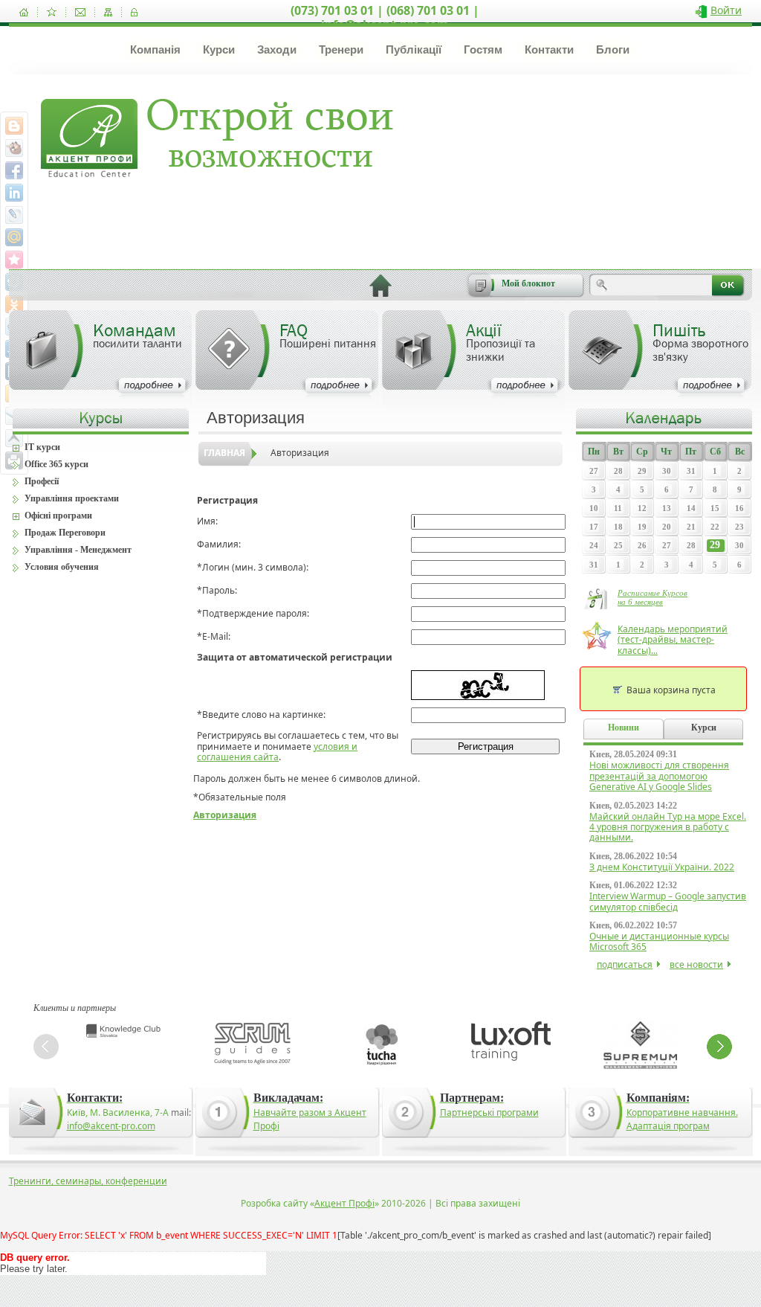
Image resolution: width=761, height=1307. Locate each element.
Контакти (549, 49)
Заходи (277, 49)
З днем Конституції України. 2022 (661, 867)
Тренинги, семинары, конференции (88, 1181)
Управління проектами (72, 498)
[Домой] (23, 12)
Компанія (155, 49)
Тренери (341, 49)
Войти (726, 10)
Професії (42, 481)
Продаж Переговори (65, 532)
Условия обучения (62, 567)
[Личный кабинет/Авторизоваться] (134, 12)
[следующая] (719, 1046)
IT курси (42, 447)
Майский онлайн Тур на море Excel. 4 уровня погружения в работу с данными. (667, 827)
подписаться (624, 964)
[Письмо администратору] (80, 12)
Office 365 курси (56, 464)
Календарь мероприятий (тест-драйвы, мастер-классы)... (673, 640)
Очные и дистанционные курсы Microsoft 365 (659, 941)
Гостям (483, 49)
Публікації (413, 49)
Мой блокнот (528, 283)
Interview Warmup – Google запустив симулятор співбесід (667, 901)
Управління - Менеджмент (78, 550)
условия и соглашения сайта (277, 751)
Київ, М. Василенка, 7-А (118, 1112)
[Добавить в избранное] (51, 12)
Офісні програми (58, 515)
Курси (219, 49)
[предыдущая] (46, 1046)
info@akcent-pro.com (111, 1126)
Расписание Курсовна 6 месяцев (652, 597)
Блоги (612, 49)
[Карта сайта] (108, 12)
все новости (696, 964)
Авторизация (300, 452)
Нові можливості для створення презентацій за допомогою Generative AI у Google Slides (659, 776)
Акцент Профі (344, 1203)
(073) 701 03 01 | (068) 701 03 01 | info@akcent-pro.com (385, 17)
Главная (224, 452)
